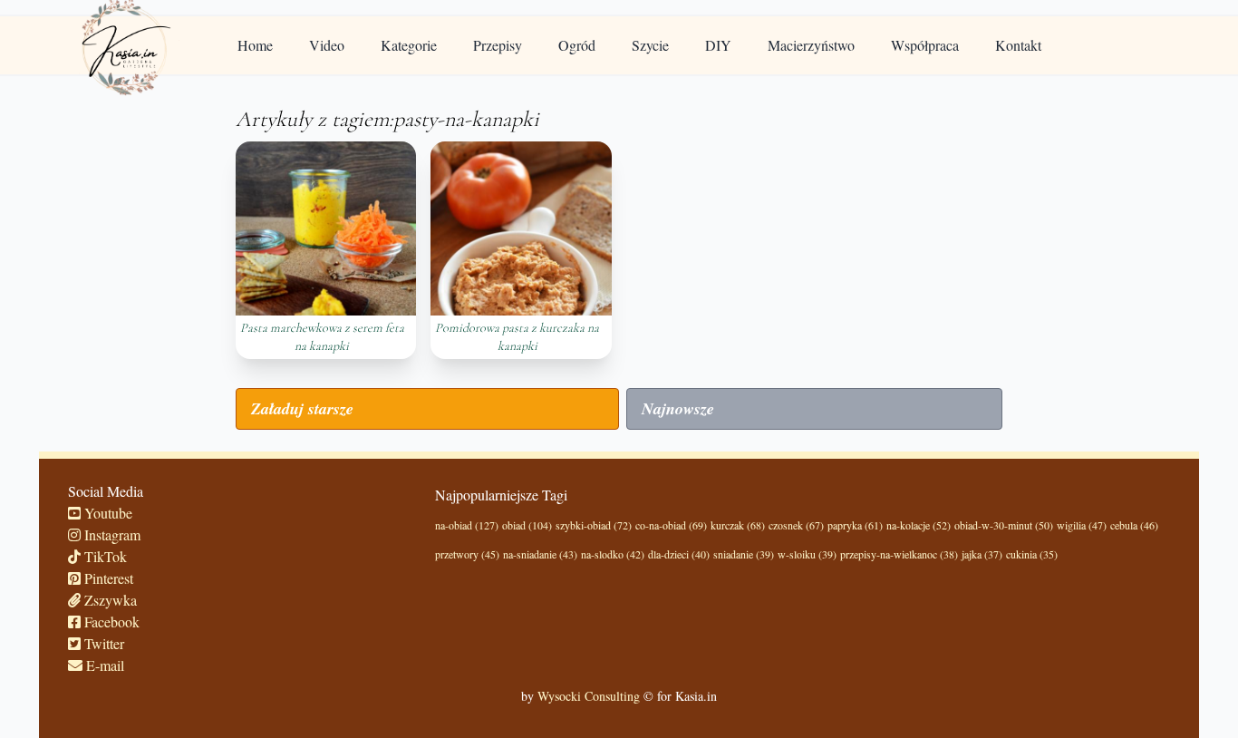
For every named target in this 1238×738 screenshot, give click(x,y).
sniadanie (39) (743, 554)
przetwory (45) (467, 554)
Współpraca (925, 44)
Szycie (650, 44)
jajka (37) (982, 554)
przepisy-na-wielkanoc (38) (899, 554)
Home (255, 44)
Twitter (102, 643)
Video (326, 44)
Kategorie (409, 44)
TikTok (104, 556)
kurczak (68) (738, 525)
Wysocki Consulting (588, 695)
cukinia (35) (1032, 554)
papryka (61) (855, 525)
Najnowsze (678, 408)
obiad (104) (527, 525)
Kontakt (1018, 44)
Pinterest (107, 577)
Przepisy (497, 44)
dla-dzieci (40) (679, 554)
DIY (718, 44)
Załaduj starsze (302, 408)
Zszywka (109, 599)
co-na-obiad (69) (671, 525)
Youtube (106, 512)
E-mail (103, 665)
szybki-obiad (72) (594, 525)
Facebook (110, 621)
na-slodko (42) (612, 554)
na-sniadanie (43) (540, 554)
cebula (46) (1134, 525)
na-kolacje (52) (918, 525)
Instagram (110, 534)
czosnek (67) (796, 525)
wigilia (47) (1082, 525)
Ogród (576, 44)
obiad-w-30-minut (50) (1003, 525)
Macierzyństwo (811, 44)
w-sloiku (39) (807, 554)
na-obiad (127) (466, 525)
